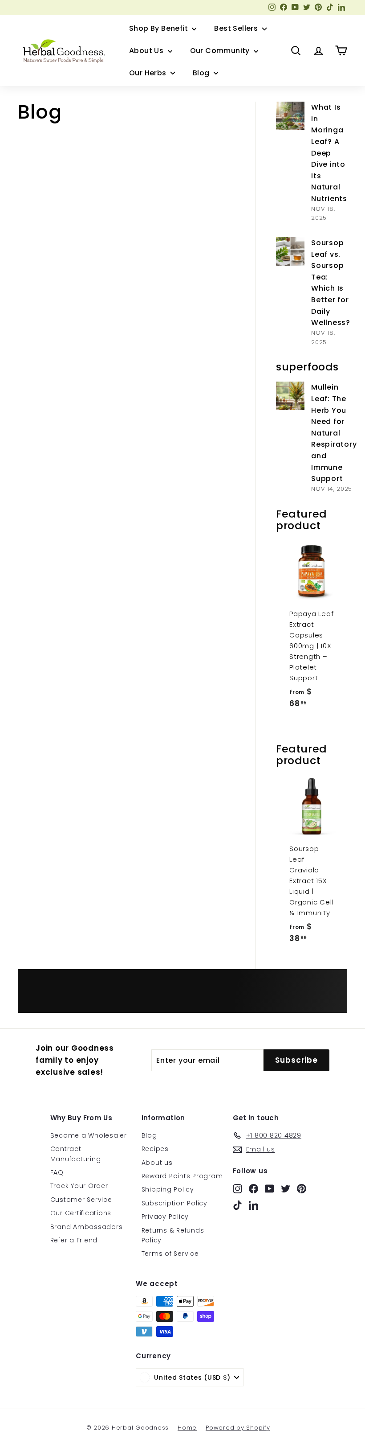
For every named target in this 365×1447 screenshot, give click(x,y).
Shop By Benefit (159, 28)
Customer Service (81, 1199)
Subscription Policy (174, 1203)
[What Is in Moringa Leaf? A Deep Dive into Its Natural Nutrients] (290, 116)
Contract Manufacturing (75, 1153)
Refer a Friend (74, 1240)
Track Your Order (79, 1185)
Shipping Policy (168, 1189)
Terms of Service (170, 1253)
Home (187, 1427)
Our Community (221, 50)
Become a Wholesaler (88, 1135)
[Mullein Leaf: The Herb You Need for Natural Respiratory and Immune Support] (290, 396)
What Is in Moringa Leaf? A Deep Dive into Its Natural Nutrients (329, 153)
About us (157, 1162)
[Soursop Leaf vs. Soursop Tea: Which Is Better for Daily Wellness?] (290, 251)
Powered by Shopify (238, 1427)
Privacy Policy (165, 1216)
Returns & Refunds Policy (173, 1235)
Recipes (155, 1148)
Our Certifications (81, 1213)
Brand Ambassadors (86, 1226)
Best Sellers (237, 28)
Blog (202, 73)
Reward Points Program (182, 1176)
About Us (147, 50)
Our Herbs (148, 73)
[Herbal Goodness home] (62, 50)
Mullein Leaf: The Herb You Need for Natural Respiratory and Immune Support (334, 433)
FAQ (57, 1172)
